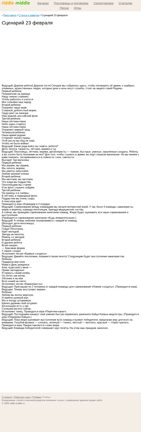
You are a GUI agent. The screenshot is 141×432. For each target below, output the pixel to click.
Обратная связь (22, 397)
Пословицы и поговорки (71, 3)
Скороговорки (103, 3)
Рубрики (36, 397)
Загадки (43, 3)
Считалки (125, 3)
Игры (77, 8)
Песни (64, 8)
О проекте (7, 397)
